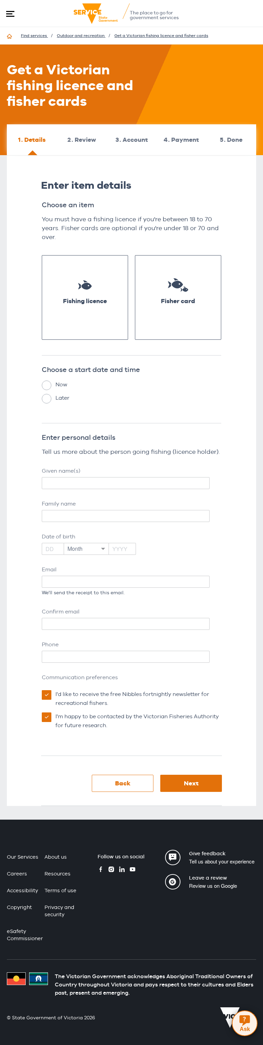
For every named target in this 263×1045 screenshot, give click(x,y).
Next (191, 783)
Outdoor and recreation (81, 35)
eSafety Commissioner (25, 934)
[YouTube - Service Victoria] (132, 870)
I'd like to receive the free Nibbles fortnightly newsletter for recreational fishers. (132, 698)
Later (62, 398)
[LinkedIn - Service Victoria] (122, 870)
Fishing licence (85, 300)
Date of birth (58, 536)
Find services (34, 35)
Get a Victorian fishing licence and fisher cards (161, 35)
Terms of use (60, 890)
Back (122, 783)
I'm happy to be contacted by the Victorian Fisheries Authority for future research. (137, 721)
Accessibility (22, 890)
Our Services (22, 857)
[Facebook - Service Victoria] (101, 870)
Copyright (19, 907)
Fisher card (178, 300)
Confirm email (60, 611)
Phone (50, 644)
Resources (58, 873)
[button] (10, 13)
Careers (17, 873)
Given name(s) (61, 471)
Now (61, 384)
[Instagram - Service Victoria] (111, 870)
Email (49, 569)
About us (56, 857)
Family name (59, 503)
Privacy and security (59, 910)
